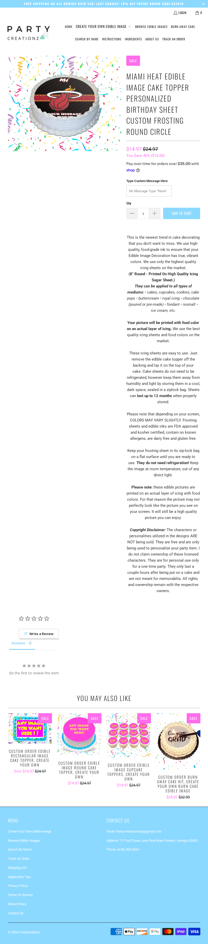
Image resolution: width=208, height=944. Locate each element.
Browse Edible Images (24, 840)
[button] (104, 26)
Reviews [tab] (18, 643)
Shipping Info (17, 868)
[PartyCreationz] (28, 33)
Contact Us (16, 913)
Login (182, 12)
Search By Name (20, 849)
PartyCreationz (29, 932)
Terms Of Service (20, 895)
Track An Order (18, 858)
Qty (128, 203)
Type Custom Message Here (147, 181)
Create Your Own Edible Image (29, 831)
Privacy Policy (18, 886)
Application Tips (19, 877)
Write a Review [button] (41, 633)
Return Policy (17, 904)
